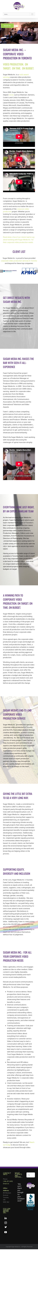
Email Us (6, 1184)
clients (11, 95)
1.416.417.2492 (8, 1181)
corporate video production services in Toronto (19, 261)
